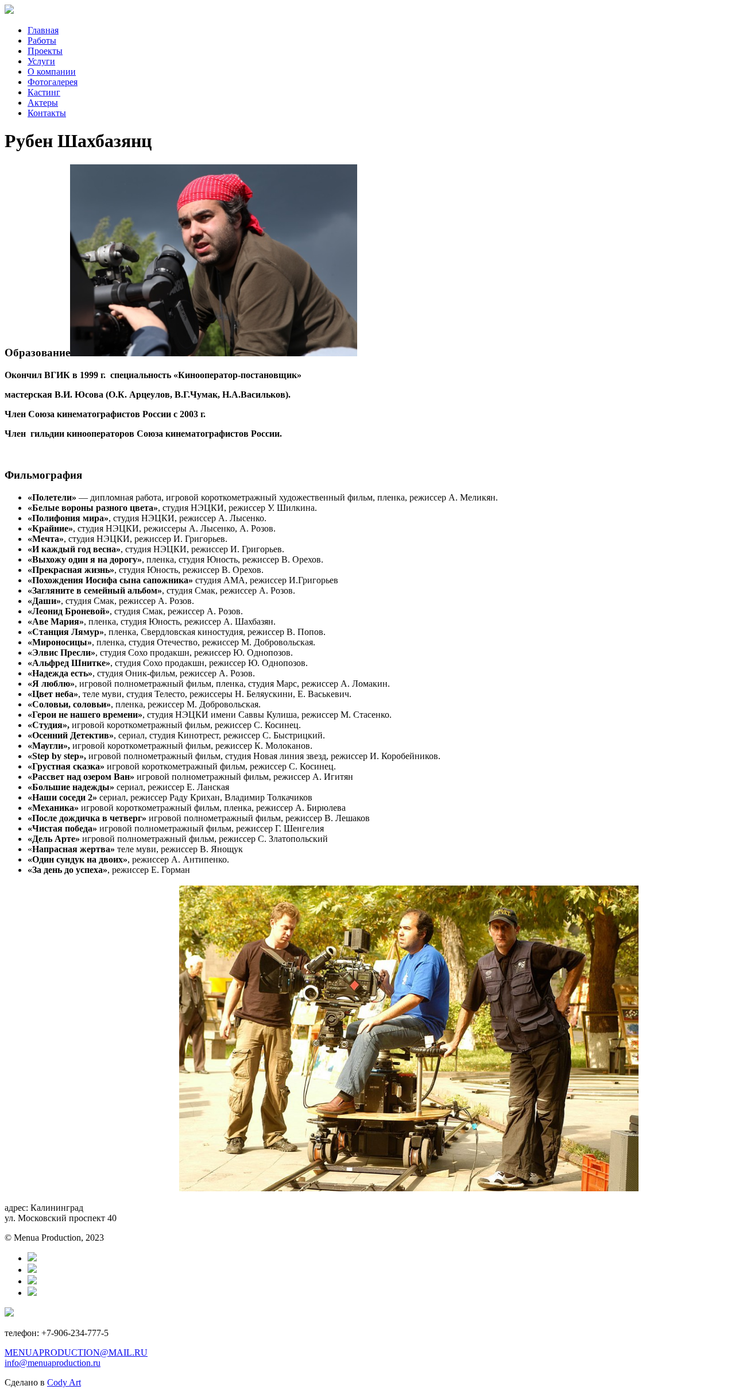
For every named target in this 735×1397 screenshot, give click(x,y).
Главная (43, 30)
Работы (42, 40)
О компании (52, 71)
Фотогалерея (53, 82)
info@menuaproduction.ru (52, 1363)
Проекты (45, 51)
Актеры (43, 102)
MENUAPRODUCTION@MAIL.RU (76, 1352)
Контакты (47, 113)
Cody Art (64, 1382)
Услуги (41, 61)
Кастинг (44, 92)
